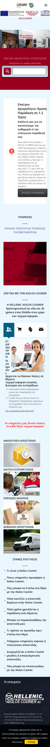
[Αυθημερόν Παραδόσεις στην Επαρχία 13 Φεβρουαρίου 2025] (25, 263)
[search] (7, 71)
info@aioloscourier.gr (16, 723)
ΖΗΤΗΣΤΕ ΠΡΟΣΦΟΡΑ (32, 192)
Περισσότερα (17, 742)
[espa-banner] (25, 16)
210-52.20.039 (25, 18)
